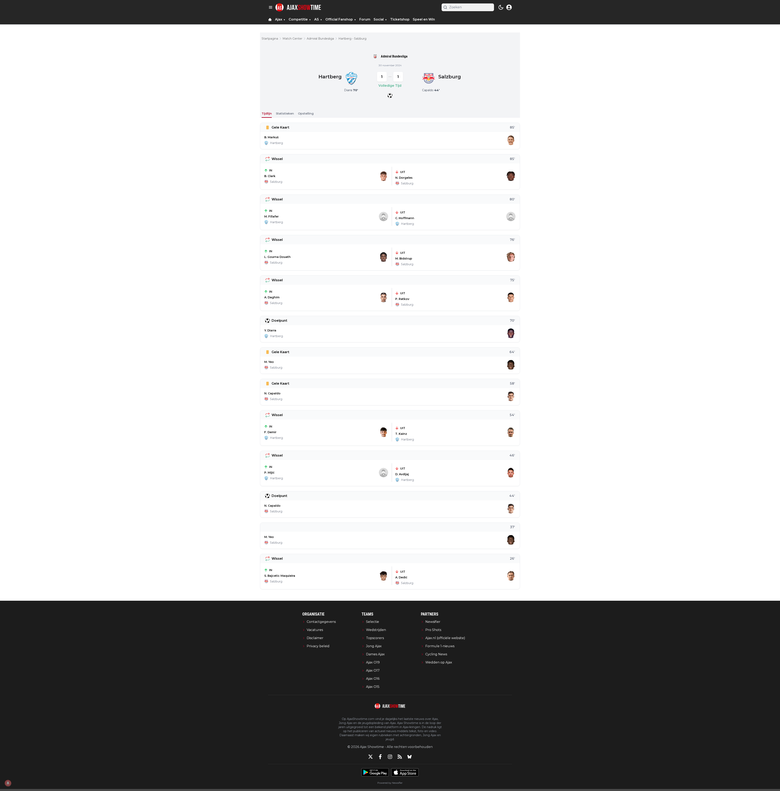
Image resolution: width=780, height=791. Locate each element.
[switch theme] (501, 7)
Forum (364, 19)
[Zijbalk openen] (270, 7)
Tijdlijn (267, 113)
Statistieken (285, 113)
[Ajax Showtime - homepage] (298, 7)
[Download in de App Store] (405, 772)
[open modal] (509, 7)
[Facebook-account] (380, 756)
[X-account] (370, 756)
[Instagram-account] (390, 756)
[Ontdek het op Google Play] (375, 772)
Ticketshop (400, 19)
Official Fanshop (339, 19)
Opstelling (306, 113)
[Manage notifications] (8, 783)
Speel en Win (424, 19)
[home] (270, 19)
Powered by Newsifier (390, 782)
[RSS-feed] (399, 756)
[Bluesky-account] (409, 756)
